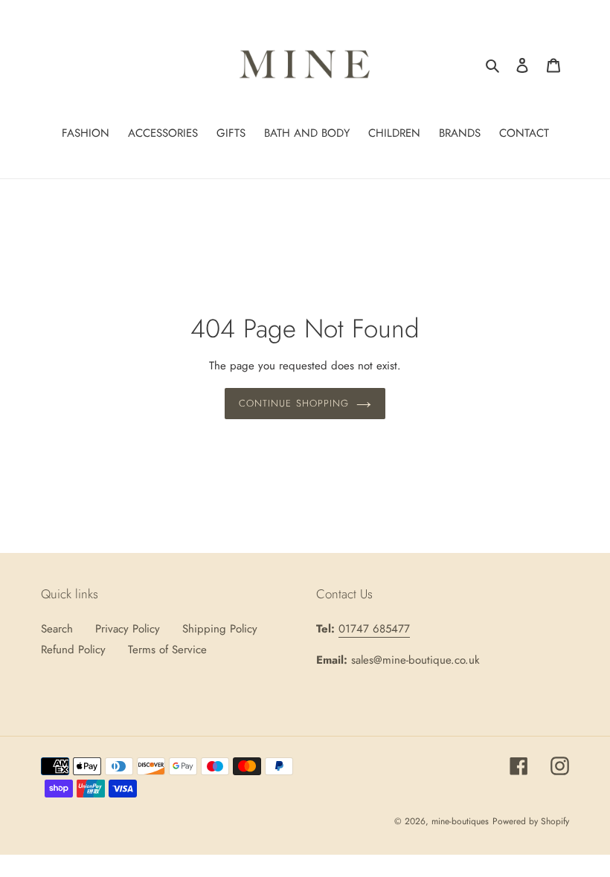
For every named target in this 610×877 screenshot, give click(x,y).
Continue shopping (294, 403)
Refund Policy (73, 649)
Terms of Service (167, 649)
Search (57, 629)
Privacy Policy (127, 629)
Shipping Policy (219, 629)
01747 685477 (374, 629)
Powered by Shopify (530, 821)
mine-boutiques (460, 821)
